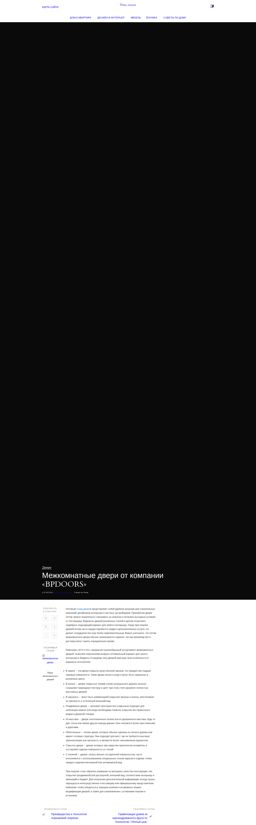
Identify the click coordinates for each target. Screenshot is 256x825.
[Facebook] (45, 618)
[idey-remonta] (128, 6)
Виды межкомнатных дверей (50, 676)
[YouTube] (207, 6)
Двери (46, 567)
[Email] (54, 635)
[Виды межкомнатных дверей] (50, 662)
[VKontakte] (54, 626)
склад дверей (83, 609)
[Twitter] (54, 618)
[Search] (212, 17)
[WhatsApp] (45, 626)
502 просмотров (63, 592)
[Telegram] (45, 635)
